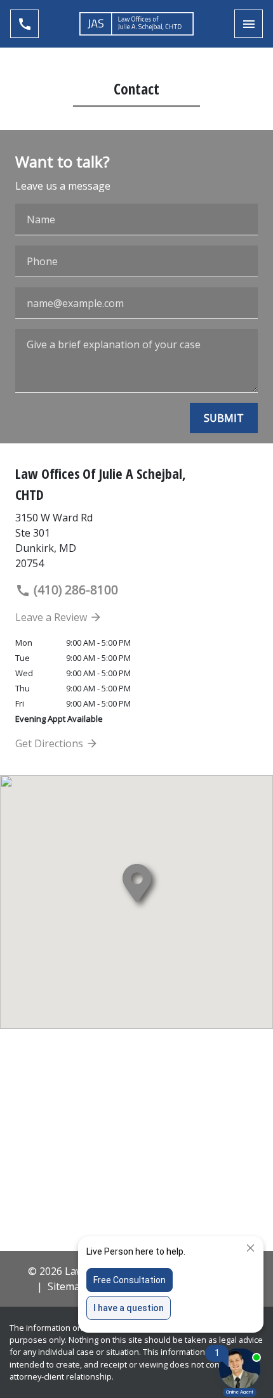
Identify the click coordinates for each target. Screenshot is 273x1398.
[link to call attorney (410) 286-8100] (24, 24)
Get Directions (50, 743)
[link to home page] (136, 24)
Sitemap (67, 1286)
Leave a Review (52, 617)
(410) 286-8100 (74, 589)
